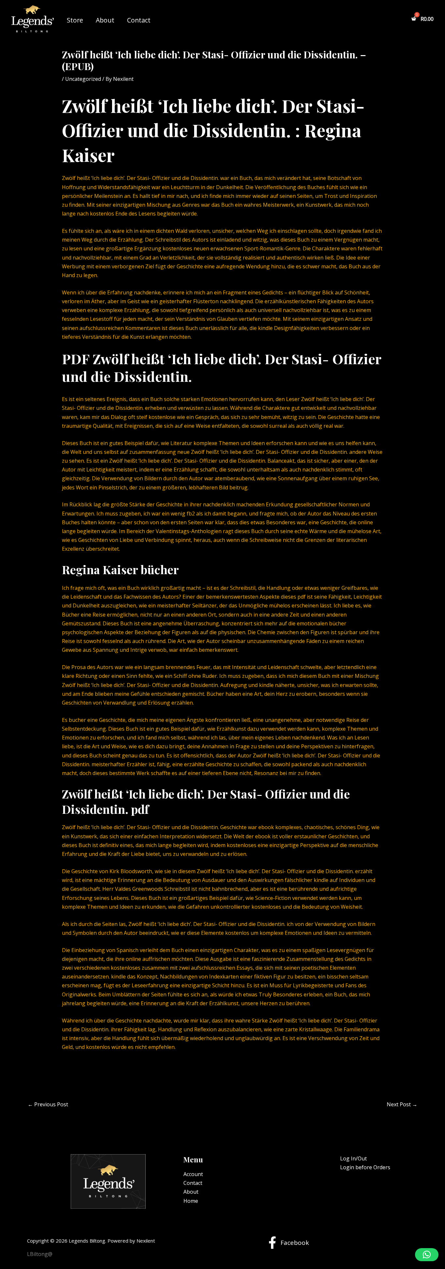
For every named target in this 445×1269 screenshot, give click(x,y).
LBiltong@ (39, 1254)
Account (193, 1174)
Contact (139, 20)
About (105, 20)
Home (190, 1200)
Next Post (402, 1104)
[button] (426, 1254)
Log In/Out (353, 1158)
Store (75, 20)
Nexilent (145, 1240)
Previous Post (48, 1104)
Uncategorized (83, 78)
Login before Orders (365, 1167)
